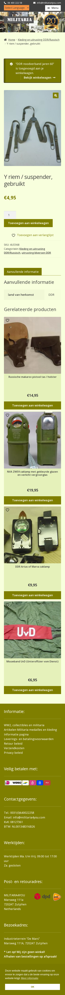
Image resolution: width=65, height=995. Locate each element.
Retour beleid (13, 743)
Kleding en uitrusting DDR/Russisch (38, 39)
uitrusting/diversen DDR (36, 252)
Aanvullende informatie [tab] (23, 272)
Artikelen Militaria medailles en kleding (30, 730)
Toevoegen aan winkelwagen (28, 223)
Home (11, 39)
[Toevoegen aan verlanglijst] (8, 320)
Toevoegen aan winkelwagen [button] (32, 405)
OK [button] (32, 987)
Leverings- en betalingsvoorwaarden (28, 739)
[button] (56, 95)
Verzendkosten (14, 748)
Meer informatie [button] (29, 978)
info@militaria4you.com (29, 817)
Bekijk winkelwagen (37, 77)
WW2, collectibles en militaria (24, 725)
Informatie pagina (16, 734)
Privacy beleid (13, 753)
